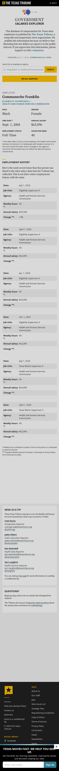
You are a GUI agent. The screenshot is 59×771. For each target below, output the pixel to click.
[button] (29, 385)
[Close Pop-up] (56, 746)
